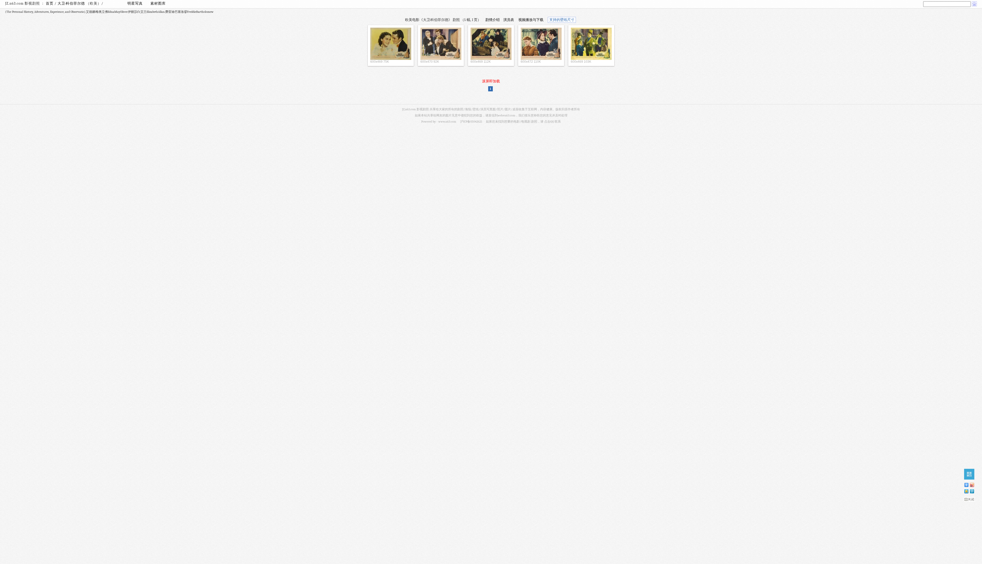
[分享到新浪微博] (972, 485)
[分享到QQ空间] (966, 491)
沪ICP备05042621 (471, 121)
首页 (49, 3)
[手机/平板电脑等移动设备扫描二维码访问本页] (969, 474)
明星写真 (135, 3)
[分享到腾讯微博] (972, 491)
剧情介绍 (492, 20)
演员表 (508, 20)
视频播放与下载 (530, 20)
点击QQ (549, 121)
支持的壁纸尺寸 (561, 20)
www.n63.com (447, 121)
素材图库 (158, 3)
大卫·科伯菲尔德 (72, 3)
